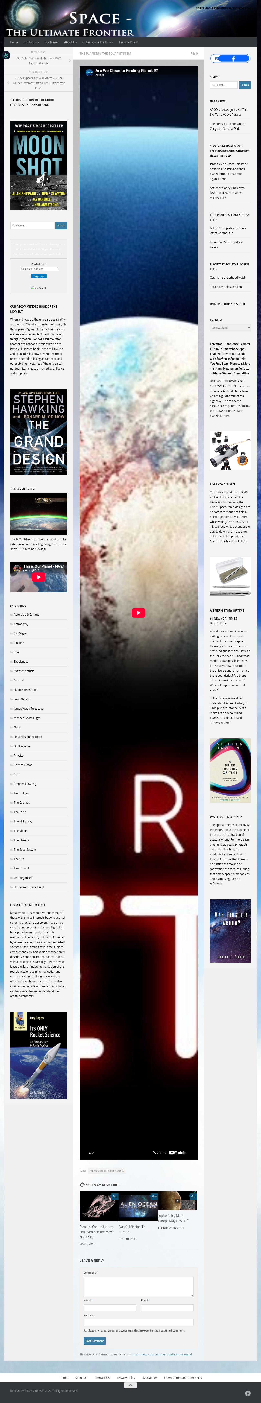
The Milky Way (23, 821)
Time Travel (21, 868)
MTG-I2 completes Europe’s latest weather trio (228, 230)
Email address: (38, 264)
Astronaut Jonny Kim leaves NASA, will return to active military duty (227, 193)
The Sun (19, 859)
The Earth (20, 812)
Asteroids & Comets (26, 615)
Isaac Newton (22, 699)
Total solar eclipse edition (226, 287)
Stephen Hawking (25, 784)
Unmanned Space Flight (29, 887)
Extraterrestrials (24, 671)
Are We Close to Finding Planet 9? (107, 1170)
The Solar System (116, 53)
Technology (21, 793)
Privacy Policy (128, 42)
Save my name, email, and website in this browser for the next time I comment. (136, 1330)
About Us (70, 42)
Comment (90, 1273)
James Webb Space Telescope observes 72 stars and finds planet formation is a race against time (229, 171)
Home (14, 42)
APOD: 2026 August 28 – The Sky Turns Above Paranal (228, 112)
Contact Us (31, 42)
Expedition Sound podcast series (226, 244)
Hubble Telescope (25, 690)
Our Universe (22, 746)
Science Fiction (23, 765)
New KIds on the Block (28, 737)
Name (88, 1300)
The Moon (20, 831)
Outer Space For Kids (96, 42)
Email (145, 1300)
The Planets (89, 53)
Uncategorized (23, 878)
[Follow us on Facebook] (248, 1393)
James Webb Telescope (29, 708)
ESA (16, 652)
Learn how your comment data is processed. (162, 1354)
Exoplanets (21, 662)
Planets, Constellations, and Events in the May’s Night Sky (97, 1232)
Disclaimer (52, 42)
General (19, 680)
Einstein (19, 643)
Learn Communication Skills (183, 1378)
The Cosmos (22, 802)
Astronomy (21, 624)
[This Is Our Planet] (38, 534)
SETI (17, 774)
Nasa (17, 727)
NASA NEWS (218, 101)
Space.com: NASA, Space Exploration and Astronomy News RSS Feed (230, 151)
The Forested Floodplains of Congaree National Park (228, 126)
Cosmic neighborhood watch (228, 277)
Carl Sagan (20, 633)
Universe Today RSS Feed (227, 304)
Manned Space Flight (27, 718)
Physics (18, 755)
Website (89, 1315)
